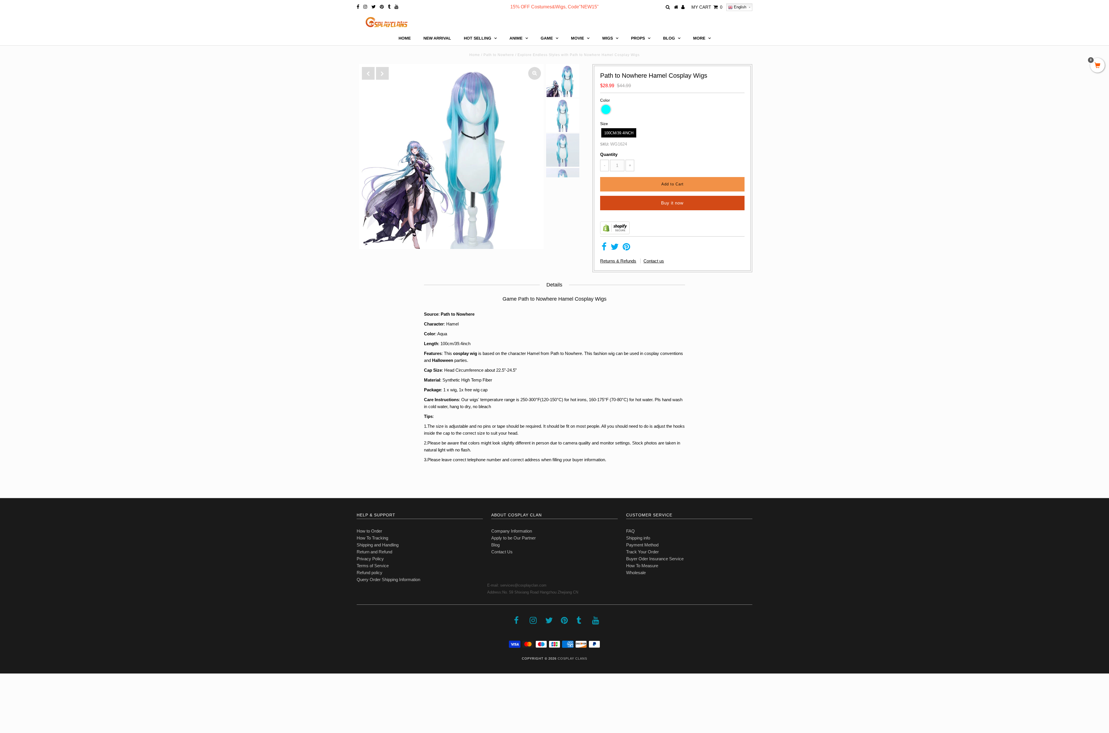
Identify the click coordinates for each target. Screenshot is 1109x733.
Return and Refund (374, 551)
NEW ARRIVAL (437, 38)
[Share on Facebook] (604, 248)
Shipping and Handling (378, 544)
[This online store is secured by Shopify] (615, 232)
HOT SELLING (477, 38)
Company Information (511, 531)
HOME (405, 38)
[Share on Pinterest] (626, 248)
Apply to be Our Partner (513, 537)
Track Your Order (642, 551)
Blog (495, 544)
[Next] (382, 73)
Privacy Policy (370, 558)
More (699, 38)
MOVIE (577, 38)
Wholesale (636, 572)
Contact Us (502, 551)
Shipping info (638, 537)
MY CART (706, 7)
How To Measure (642, 565)
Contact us (653, 260)
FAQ (630, 531)
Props (638, 38)
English (739, 7)
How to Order (369, 531)
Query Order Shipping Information (388, 579)
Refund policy (369, 572)
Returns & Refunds (618, 260)
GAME (547, 38)
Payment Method (642, 544)
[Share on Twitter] (615, 248)
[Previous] (368, 73)
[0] (1097, 66)
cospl (458, 353)
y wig (471, 353)
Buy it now (672, 202)
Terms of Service (373, 565)
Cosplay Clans (572, 658)
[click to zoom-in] (534, 73)
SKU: (604, 144)
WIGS (607, 38)
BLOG (669, 38)
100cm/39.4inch (618, 133)
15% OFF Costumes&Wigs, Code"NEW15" (554, 6)
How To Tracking (372, 537)
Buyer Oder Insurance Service (655, 558)
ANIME (515, 38)
